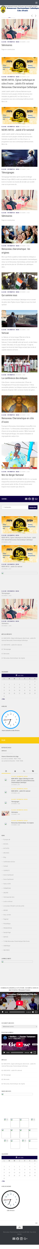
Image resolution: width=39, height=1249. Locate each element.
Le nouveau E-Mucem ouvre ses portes (13, 917)
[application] (19, 1014)
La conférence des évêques (14, 389)
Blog (4, 868)
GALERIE (5, 903)
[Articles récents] (6, 782)
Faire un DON (7, 894)
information (11, 39)
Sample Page (7, 943)
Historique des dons (8, 908)
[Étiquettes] (32, 782)
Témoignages (8, 183)
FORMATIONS (7, 899)
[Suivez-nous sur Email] (26, 510)
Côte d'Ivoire (10, 1221)
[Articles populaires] (15, 782)
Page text (5, 930)
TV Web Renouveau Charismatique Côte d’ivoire (16, 952)
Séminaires (7, 226)
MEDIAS (5, 921)
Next (35, 16)
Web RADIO (6, 961)
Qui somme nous (9, 306)
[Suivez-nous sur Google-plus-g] (36, 510)
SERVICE (5, 948)
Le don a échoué (7, 912)
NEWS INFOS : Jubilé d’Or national (18, 140)
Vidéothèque (6, 956)
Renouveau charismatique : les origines (14, 669)
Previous (32, 16)
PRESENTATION (7, 939)
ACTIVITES (6, 859)
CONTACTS (6, 881)
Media (17, 39)
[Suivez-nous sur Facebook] (29, 510)
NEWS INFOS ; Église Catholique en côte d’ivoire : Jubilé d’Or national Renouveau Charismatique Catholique (19, 94)
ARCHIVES (6, 864)
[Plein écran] (36, 1023)
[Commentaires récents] (24, 782)
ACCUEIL (5, 855)
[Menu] (36, 2)
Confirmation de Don (9, 872)
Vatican (5, 344)
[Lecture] (3, 1023)
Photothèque (6, 934)
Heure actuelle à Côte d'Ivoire (10, 741)
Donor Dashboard (8, 886)
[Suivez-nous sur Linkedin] (33, 510)
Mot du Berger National (13, 486)
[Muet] (33, 1023)
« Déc (3, 710)
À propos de (6, 850)
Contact (5, 877)
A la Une (4, 39)
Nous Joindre (7, 925)
